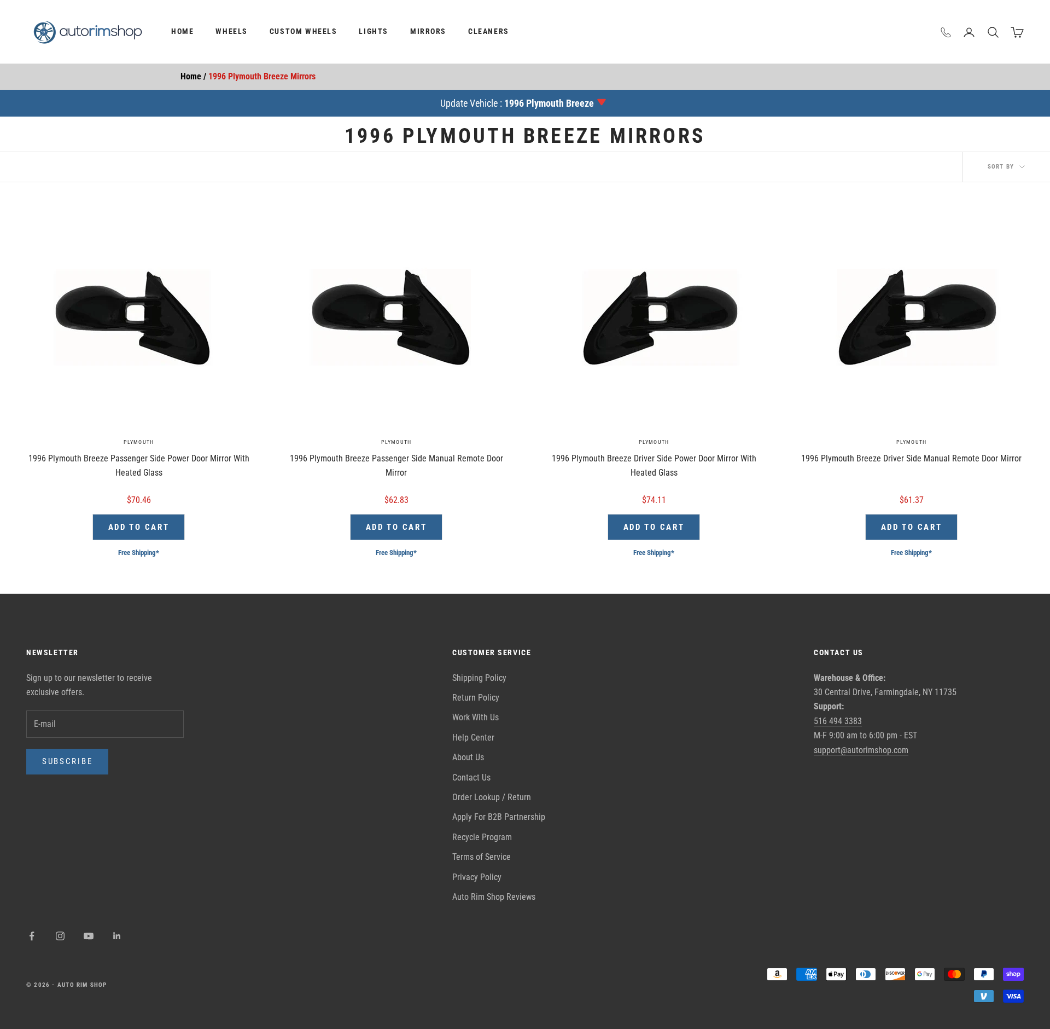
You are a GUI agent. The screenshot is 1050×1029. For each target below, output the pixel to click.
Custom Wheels (303, 31)
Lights (373, 31)
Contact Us (471, 777)
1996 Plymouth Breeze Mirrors (262, 76)
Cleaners (488, 31)
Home (182, 31)
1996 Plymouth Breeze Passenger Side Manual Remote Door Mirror (396, 465)
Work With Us (475, 717)
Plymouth (139, 442)
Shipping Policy (479, 678)
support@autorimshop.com (861, 750)
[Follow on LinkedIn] (117, 935)
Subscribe (67, 761)
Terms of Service (481, 857)
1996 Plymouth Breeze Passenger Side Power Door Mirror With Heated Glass (138, 465)
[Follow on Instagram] (60, 935)
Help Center (473, 737)
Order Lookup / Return (491, 797)
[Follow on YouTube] (88, 935)
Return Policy (475, 697)
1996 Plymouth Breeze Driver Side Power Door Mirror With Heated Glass (654, 465)
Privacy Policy (476, 877)
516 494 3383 (838, 721)
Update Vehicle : (517, 103)
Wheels (231, 31)
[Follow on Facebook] (31, 935)
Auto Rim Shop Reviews (493, 897)
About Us (468, 757)
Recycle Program (482, 837)
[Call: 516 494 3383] (946, 32)
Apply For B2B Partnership (498, 817)
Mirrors (428, 31)
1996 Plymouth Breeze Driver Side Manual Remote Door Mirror (911, 458)
